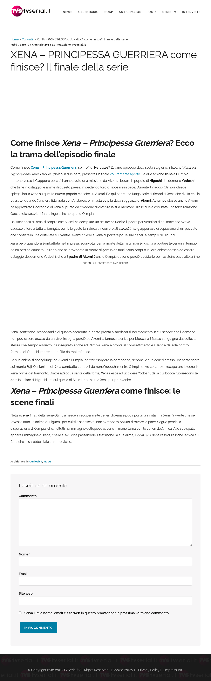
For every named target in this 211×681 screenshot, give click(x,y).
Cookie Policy (123, 670)
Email (24, 574)
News (48, 461)
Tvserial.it (31, 11)
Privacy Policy (148, 670)
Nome (24, 554)
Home (15, 39)
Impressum (173, 670)
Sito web (26, 593)
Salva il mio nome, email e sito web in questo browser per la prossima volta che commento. (97, 613)
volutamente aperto (125, 174)
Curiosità (28, 39)
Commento (29, 496)
